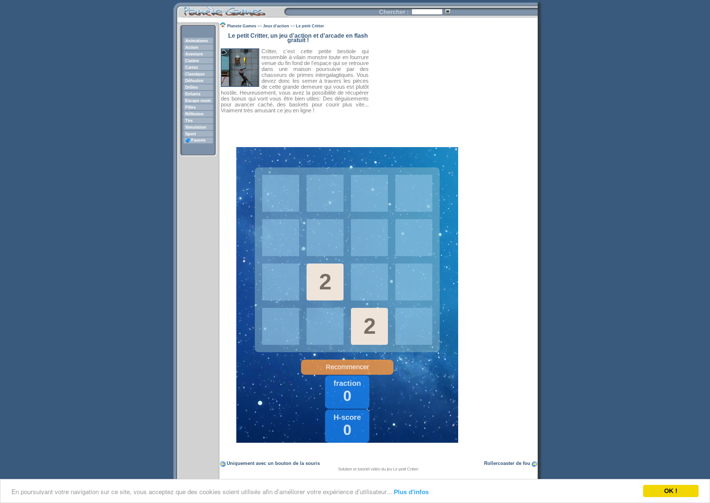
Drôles (191, 87)
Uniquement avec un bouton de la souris (273, 463)
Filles (190, 107)
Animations (196, 40)
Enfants (192, 94)
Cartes (191, 67)
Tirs (189, 120)
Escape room (198, 100)
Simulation (195, 127)
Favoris (198, 140)
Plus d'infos (411, 492)
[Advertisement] (453, 85)
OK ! (670, 490)
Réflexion (194, 114)
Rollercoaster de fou (507, 463)
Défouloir (194, 80)
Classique (194, 74)
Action (191, 47)
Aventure (194, 54)
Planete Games (230, 9)
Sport (190, 134)
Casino (192, 60)
